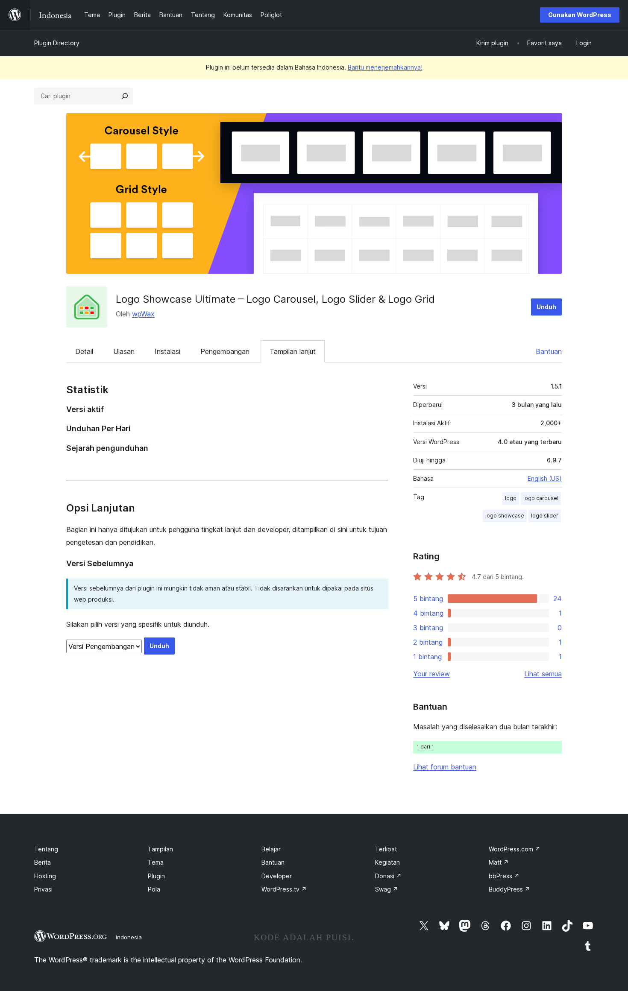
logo (510, 498)
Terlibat (386, 849)
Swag (386, 889)
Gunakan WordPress (579, 14)
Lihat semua (543, 673)
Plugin (156, 876)
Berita (42, 862)
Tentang (46, 849)
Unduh (546, 306)
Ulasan (124, 351)
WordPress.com (514, 849)
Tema (156, 862)
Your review (431, 673)
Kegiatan (387, 862)
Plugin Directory (56, 43)
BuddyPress (509, 889)
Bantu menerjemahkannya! (385, 67)
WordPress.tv (284, 889)
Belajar (271, 849)
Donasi (388, 876)
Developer (276, 876)
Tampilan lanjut (293, 351)
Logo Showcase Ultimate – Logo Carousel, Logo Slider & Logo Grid (275, 299)
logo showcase (504, 515)
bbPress (504, 876)
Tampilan (160, 849)
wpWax (143, 314)
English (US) (545, 478)
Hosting (45, 876)
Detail (84, 351)
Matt (499, 862)
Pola (154, 889)
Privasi (43, 889)
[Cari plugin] (124, 96)
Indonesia (129, 937)
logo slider (544, 515)
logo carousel (540, 498)
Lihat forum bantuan (444, 767)
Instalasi (167, 351)
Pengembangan (224, 351)
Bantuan (549, 351)
